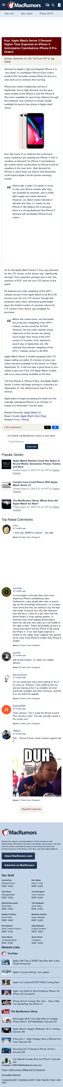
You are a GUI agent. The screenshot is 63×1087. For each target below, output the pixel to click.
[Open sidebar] (59, 5)
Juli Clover (6, 892)
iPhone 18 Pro (46, 13)
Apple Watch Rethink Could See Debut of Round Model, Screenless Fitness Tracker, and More (37, 463)
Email (4, 886)
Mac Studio (26, 13)
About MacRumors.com (18, 855)
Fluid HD (45, 1080)
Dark (4, 1082)
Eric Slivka (36, 880)
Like (29, 537)
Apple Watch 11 (32, 412)
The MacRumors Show (24, 1011)
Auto (53, 1080)
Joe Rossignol (38, 892)
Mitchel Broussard (10, 903)
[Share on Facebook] (55, 427)
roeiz (15, 525)
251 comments (13, 427)
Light (58, 1080)
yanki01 (17, 653)
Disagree (35, 537)
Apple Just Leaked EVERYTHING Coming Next (36, 982)
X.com (10, 886)
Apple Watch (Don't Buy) (33, 416)
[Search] (54, 5)
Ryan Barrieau (38, 926)
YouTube (12, 953)
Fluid (38, 1080)
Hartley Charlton (9, 914)
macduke (17, 588)
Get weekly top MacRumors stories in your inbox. (32, 435)
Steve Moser (7, 937)
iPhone (25, 419)
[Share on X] (47, 427)
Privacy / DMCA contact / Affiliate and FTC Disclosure (23, 1070)
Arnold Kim (7, 880)
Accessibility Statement (11, 1075)
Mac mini (9, 13)
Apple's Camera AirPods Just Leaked (31, 972)
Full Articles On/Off (26, 1080)
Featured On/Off (9, 1080)
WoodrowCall (20, 675)
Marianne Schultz (39, 914)
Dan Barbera (7, 926)
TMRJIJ (16, 731)
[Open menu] (4, 5)
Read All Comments (31, 809)
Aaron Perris (37, 937)
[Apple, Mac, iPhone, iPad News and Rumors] (24, 9)
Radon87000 (19, 706)
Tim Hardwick (38, 903)
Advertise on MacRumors (19, 865)
